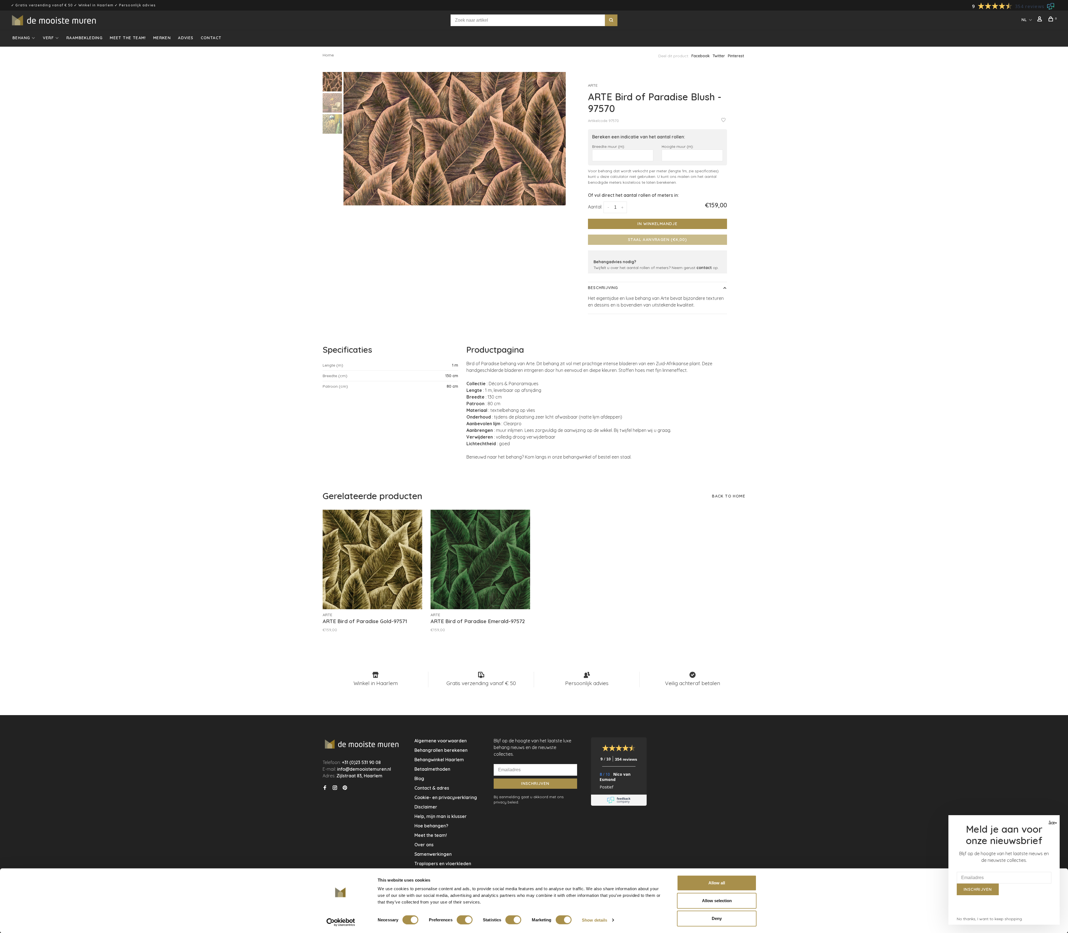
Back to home (728, 496)
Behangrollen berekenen (441, 750)
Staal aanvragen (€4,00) (657, 239)
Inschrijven (535, 783)
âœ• (1052, 822)
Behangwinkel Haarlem (439, 759)
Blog (419, 778)
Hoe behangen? (431, 825)
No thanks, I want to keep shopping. (990, 918)
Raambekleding (84, 37)
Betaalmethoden (432, 769)
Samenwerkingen (433, 854)
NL (1024, 19)
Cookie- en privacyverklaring (445, 797)
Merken (162, 37)
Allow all (716, 882)
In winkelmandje (657, 223)
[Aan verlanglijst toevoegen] (723, 120)
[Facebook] (325, 788)
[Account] (1040, 19)
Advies (185, 37)
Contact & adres (431, 788)
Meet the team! (128, 37)
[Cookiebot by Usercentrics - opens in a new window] (341, 922)
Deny (717, 918)
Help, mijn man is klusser (440, 816)
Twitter (719, 55)
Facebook (700, 55)
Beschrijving (603, 287)
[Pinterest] (345, 788)
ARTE (593, 85)
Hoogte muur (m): (678, 146)
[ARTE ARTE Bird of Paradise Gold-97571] (372, 559)
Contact (211, 37)
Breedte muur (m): (608, 146)
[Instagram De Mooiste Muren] (335, 788)
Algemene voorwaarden (440, 740)
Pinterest (736, 55)
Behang (21, 37)
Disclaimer (425, 807)
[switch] (465, 919)
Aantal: (595, 207)
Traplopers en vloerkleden (442, 863)
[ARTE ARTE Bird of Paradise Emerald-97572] (480, 559)
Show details (594, 919)
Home (328, 55)
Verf (48, 37)
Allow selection (717, 900)
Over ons (424, 844)
